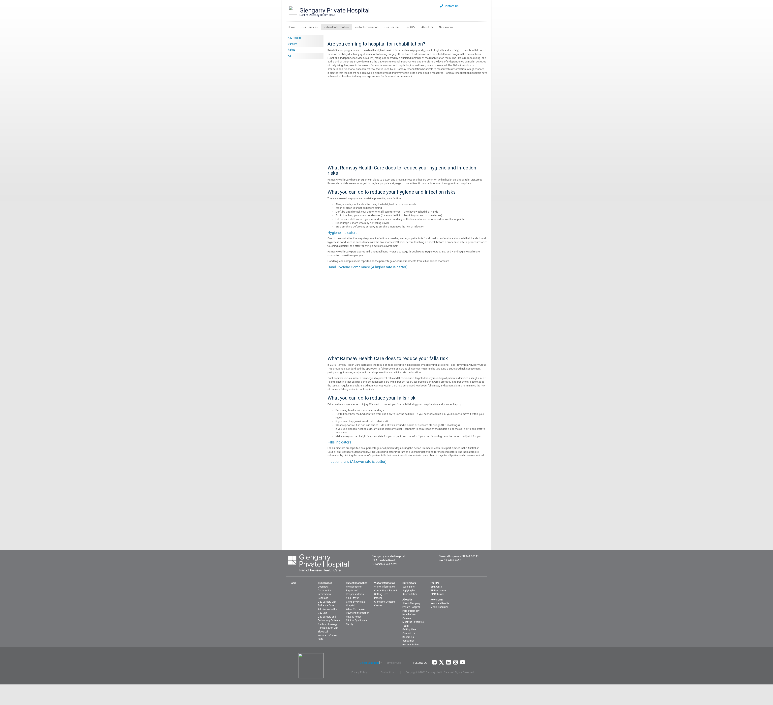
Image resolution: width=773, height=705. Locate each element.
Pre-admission (354, 586)
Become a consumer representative (410, 641)
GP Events (436, 586)
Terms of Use (393, 662)
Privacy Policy (353, 616)
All (289, 55)
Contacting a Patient (385, 590)
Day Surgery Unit (327, 601)
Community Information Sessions (324, 594)
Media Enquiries (440, 607)
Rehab (291, 49)
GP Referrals (437, 594)
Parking (378, 598)
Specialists (408, 586)
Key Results (294, 37)
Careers (406, 618)
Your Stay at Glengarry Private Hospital (355, 602)
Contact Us (451, 6)
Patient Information (336, 27)
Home (292, 27)
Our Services (310, 27)
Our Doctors (392, 27)
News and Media (440, 603)
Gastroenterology (327, 624)
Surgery (292, 43)
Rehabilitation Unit (328, 627)
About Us (427, 27)
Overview (323, 586)
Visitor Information (366, 27)
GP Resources (438, 590)
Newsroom (446, 27)
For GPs (410, 27)
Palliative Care (326, 605)
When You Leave (355, 609)
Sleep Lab (323, 631)
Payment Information (357, 613)
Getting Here (381, 594)
